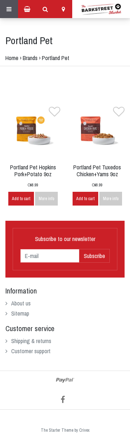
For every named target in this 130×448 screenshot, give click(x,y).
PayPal (65, 380)
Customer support (31, 351)
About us (21, 303)
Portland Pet (55, 58)
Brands (30, 58)
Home (11, 58)
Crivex (84, 430)
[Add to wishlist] (54, 113)
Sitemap (20, 313)
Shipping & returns (31, 341)
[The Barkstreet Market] (101, 9)
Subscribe (94, 256)
